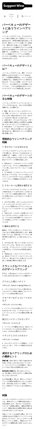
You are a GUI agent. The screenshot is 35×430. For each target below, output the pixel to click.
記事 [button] (17, 16)
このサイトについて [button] (11, 16)
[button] (4, 16)
